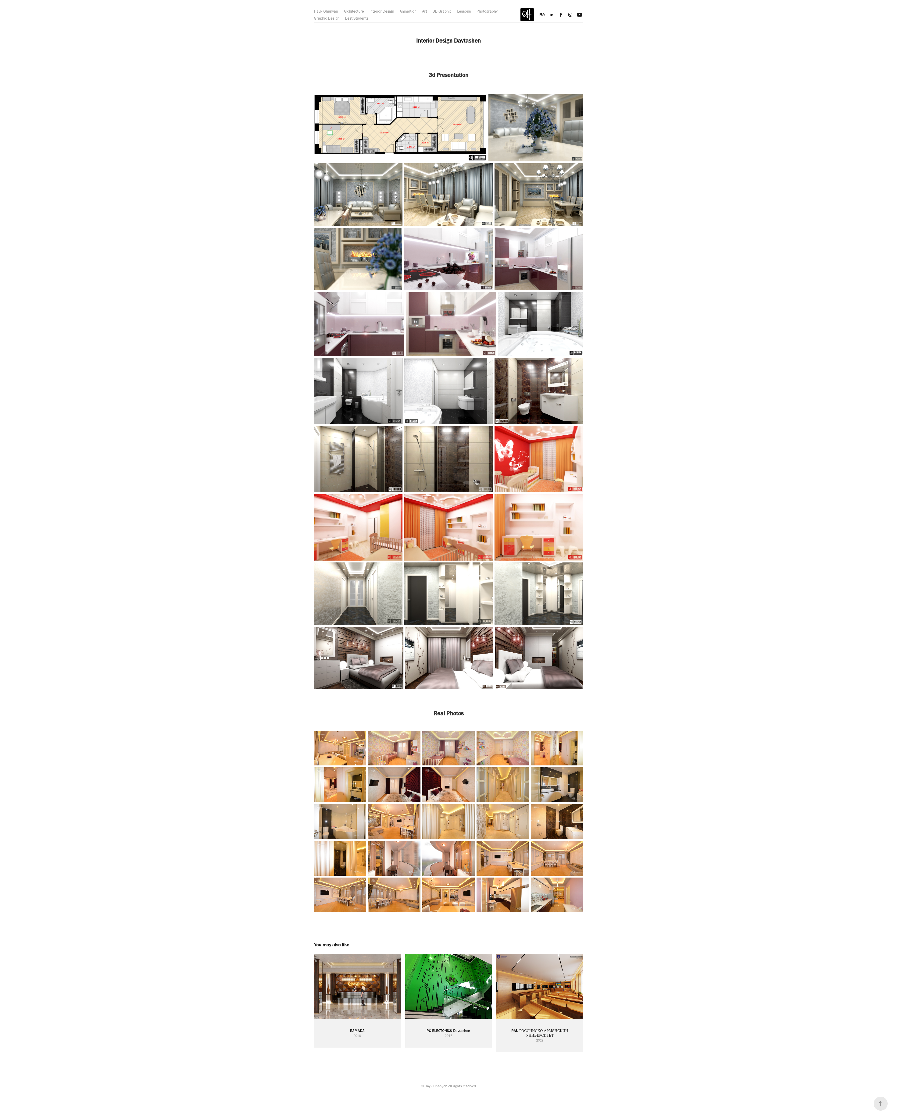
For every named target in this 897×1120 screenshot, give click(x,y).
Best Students (356, 18)
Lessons (464, 11)
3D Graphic (442, 11)
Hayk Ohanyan (326, 11)
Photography (487, 11)
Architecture (354, 11)
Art (424, 11)
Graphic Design (326, 18)
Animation (408, 11)
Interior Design (382, 11)
